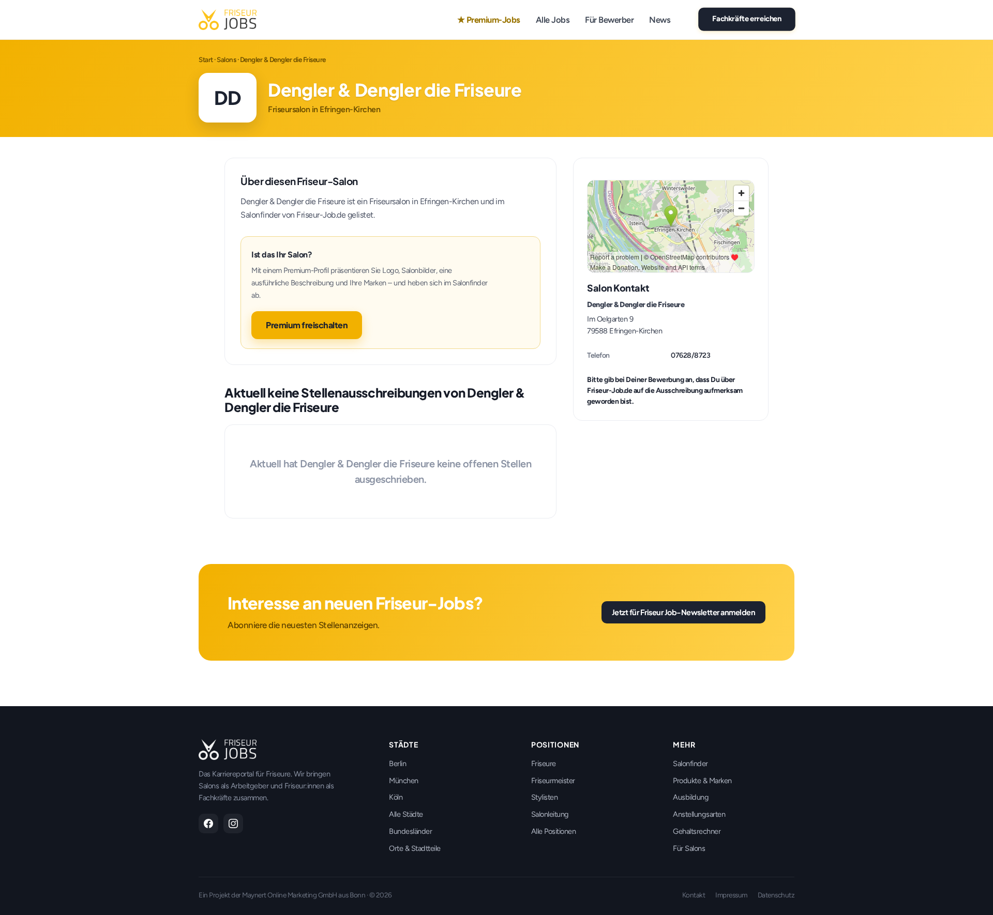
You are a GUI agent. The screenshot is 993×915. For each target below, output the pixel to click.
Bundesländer (410, 831)
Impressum (731, 895)
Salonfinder (690, 763)
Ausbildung (691, 797)
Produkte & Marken (702, 780)
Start (206, 59)
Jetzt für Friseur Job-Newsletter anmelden (684, 612)
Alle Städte (406, 814)
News (659, 19)
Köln (395, 797)
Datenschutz (776, 895)
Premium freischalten (307, 324)
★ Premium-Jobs (488, 19)
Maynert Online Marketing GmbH (289, 895)
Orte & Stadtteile (415, 848)
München (403, 780)
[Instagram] (233, 823)
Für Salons (689, 848)
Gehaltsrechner (696, 831)
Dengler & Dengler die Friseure (635, 304)
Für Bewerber (609, 19)
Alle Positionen (553, 831)
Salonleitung (550, 814)
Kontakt (693, 895)
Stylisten (544, 797)
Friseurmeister (553, 780)
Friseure (543, 763)
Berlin (397, 763)
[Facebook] (208, 823)
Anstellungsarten (699, 814)
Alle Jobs (553, 19)
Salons (226, 59)
